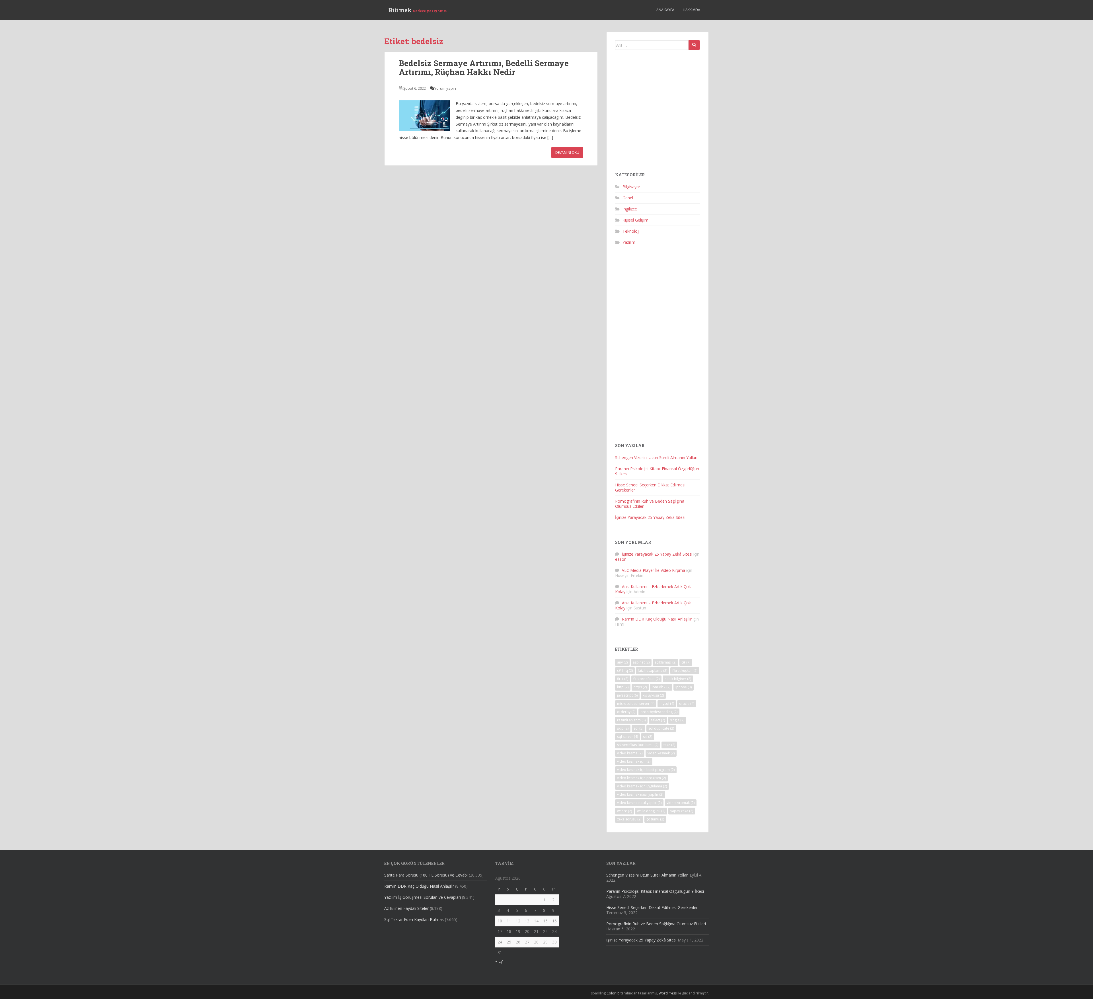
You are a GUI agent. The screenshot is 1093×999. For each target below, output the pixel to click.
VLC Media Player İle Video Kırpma (653, 570)
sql (638, 728)
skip (622, 728)
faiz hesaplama (652, 670)
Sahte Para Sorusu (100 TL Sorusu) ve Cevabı (426, 875)
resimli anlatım (631, 720)
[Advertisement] (657, 113)
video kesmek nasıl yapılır (640, 794)
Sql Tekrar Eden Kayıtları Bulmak (414, 919)
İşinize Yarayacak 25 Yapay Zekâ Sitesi (650, 517)
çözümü (655, 819)
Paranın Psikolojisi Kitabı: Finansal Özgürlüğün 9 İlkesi (657, 471)
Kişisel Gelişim (635, 220)
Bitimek (418, 10)
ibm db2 (661, 687)
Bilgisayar (631, 186)
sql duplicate (661, 728)
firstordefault (646, 678)
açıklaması (665, 662)
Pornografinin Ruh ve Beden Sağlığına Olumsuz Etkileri (649, 503)
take (669, 744)
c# (685, 662)
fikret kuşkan (684, 670)
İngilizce (629, 209)
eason (620, 559)
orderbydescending (658, 711)
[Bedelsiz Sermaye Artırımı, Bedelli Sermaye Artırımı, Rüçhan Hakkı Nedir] (424, 115)
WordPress (668, 993)
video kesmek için (633, 761)
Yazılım (628, 242)
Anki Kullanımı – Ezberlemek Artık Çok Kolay (653, 589)
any (622, 662)
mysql (667, 703)
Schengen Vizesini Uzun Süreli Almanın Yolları (656, 457)
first (622, 678)
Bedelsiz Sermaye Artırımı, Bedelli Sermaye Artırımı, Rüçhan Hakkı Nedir (484, 67)
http (622, 687)
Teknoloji (631, 231)
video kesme (629, 753)
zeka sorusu (629, 819)
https (640, 687)
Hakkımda (691, 9)
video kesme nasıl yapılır (639, 802)
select (658, 720)
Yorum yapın (445, 88)
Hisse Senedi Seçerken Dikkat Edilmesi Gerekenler (650, 487)
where (624, 810)
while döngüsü (651, 810)
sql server (627, 736)
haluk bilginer (678, 678)
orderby (626, 711)
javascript (627, 695)
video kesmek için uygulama (642, 786)
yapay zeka (681, 810)
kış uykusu (653, 695)
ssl (647, 736)
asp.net (641, 662)
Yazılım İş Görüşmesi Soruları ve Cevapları (422, 897)
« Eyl (499, 961)
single (677, 720)
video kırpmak (681, 802)
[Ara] (694, 45)
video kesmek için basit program (646, 769)
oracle (686, 703)
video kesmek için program (641, 777)
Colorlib (613, 993)
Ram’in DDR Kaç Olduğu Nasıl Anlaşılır (657, 619)
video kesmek (661, 753)
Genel (627, 197)
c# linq (625, 670)
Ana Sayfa (665, 9)
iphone (683, 687)
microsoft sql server (635, 703)
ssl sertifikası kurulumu (637, 744)
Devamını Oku (567, 152)
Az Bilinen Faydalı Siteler (406, 908)
